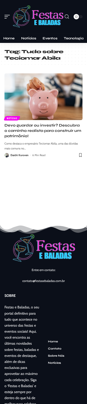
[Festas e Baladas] (38, 17)
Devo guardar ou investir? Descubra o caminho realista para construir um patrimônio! (42, 130)
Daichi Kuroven (19, 155)
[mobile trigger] (8, 17)
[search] (67, 16)
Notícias (12, 118)
